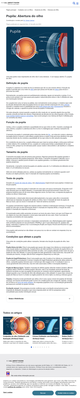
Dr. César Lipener (29, 20)
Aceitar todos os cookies (66, 393)
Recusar (43, 393)
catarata (66, 105)
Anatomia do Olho (40, 10)
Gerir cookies (7, 392)
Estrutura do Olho (53, 10)
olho (32, 89)
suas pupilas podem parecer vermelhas (19, 116)
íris (49, 134)
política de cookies (15, 387)
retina (57, 89)
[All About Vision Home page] (10, 3)
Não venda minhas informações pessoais (22, 375)
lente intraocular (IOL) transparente (51, 106)
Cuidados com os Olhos (25, 10)
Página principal (11, 10)
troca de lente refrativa (25, 282)
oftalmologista (40, 183)
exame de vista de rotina (23, 183)
